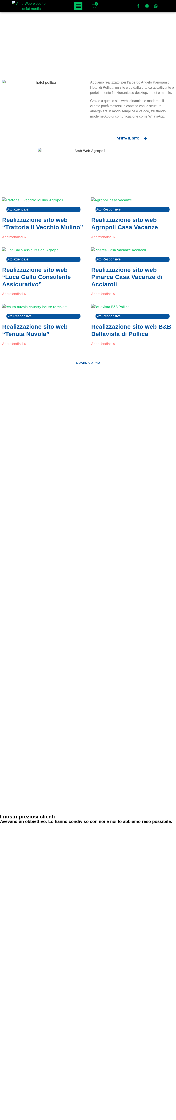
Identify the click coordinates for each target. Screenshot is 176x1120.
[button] (78, 6)
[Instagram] (147, 6)
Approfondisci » (14, 237)
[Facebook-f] (138, 6)
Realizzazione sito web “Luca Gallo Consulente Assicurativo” (36, 277)
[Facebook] (7, 1098)
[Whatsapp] (156, 6)
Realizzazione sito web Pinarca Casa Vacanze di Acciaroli (126, 277)
